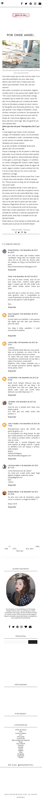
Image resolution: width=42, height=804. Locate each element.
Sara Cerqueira (13, 314)
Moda (21, 742)
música (20, 757)
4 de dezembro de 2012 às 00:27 (25, 276)
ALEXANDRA (13, 377)
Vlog (20, 752)
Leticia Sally (12, 342)
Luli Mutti (11, 402)
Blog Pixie (22, 794)
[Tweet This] (19, 232)
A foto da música (20, 730)
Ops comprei (20, 744)
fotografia (20, 754)
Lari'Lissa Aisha (13, 465)
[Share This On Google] (25, 232)
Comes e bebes (20, 733)
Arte (20, 732)
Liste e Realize (13, 423)
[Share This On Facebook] (16, 232)
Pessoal (26, 230)
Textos (20, 749)
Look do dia (21, 738)
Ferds (10, 276)
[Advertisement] (20, 662)
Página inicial (22, 548)
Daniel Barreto (13, 250)
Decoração (20, 737)
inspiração (20, 756)
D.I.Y (20, 735)
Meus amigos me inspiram (21, 740)
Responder (12, 270)
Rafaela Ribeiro (13, 492)
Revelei (20, 747)
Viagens (20, 750)
